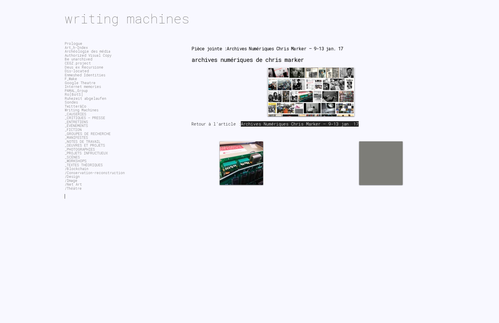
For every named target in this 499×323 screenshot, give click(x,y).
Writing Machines (81, 110)
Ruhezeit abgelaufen (85, 98)
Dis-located (77, 71)
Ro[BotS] (74, 94)
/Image (71, 180)
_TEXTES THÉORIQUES (84, 165)
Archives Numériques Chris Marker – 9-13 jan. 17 (300, 124)
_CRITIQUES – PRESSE (85, 117)
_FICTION (73, 129)
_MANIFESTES (76, 137)
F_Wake (71, 78)
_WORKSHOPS (76, 160)
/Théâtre (73, 188)
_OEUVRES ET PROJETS (85, 145)
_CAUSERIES (75, 114)
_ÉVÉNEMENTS (76, 125)
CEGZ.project (78, 63)
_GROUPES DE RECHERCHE (88, 133)
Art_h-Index (76, 47)
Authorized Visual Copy (88, 55)
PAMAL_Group (76, 90)
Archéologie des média (87, 51)
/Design (72, 176)
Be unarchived (78, 59)
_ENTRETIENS (76, 121)
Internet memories (83, 86)
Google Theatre (80, 82)
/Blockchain (76, 168)
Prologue (73, 43)
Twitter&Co (75, 106)
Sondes (71, 102)
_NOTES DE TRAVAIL (82, 141)
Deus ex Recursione (84, 67)
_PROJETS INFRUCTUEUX (86, 153)
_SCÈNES (72, 157)
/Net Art (73, 184)
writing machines (127, 18)
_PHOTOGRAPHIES (80, 149)
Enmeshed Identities (85, 75)
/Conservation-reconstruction (95, 172)
